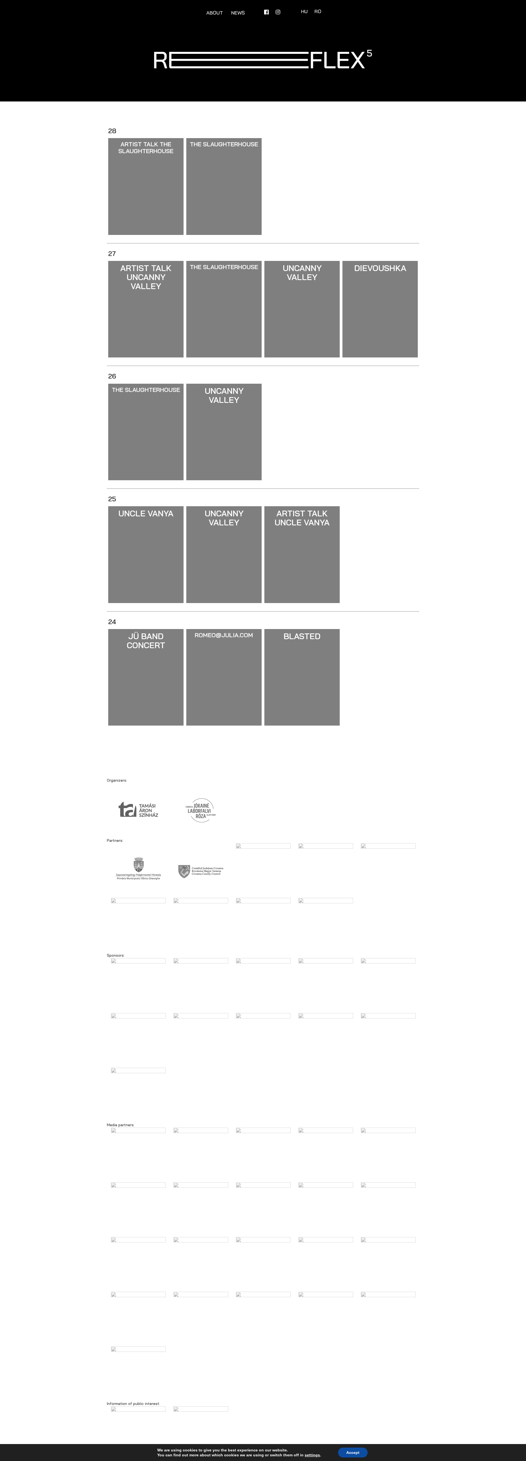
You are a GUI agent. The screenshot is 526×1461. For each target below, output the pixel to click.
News (238, 13)
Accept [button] (352, 1452)
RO (318, 11)
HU (305, 11)
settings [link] (312, 1455)
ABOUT (214, 13)
